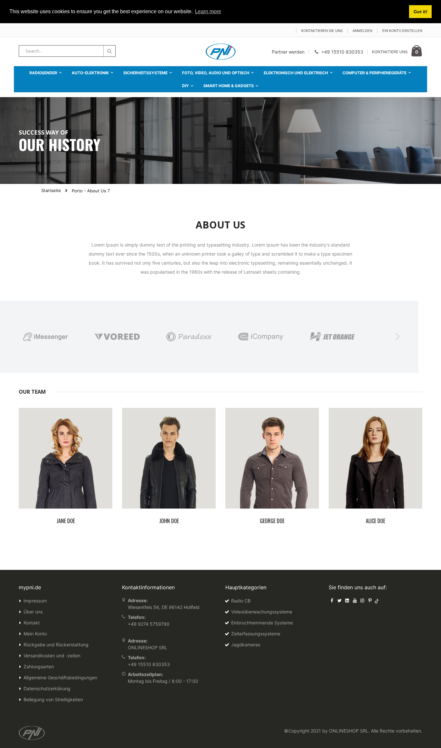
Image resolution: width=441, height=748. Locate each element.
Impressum (35, 600)
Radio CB (241, 600)
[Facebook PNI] (332, 600)
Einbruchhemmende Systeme (262, 622)
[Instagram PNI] (362, 600)
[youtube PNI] (355, 600)
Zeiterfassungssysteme (255, 633)
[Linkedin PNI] (347, 600)
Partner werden (288, 52)
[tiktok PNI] (376, 600)
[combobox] (67, 51)
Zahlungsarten (39, 666)
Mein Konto (35, 633)
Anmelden (362, 30)
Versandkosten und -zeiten (52, 655)
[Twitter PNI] (339, 600)
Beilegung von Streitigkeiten (53, 699)
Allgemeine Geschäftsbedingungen (60, 677)
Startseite (51, 190)
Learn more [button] (208, 11)
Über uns (33, 611)
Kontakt (32, 622)
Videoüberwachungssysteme (261, 611)
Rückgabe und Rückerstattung (56, 644)
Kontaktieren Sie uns (322, 30)
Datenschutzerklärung (47, 688)
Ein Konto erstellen (402, 30)
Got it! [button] (420, 11)
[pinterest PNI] (370, 600)
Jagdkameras (245, 644)
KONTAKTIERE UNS (390, 51)
